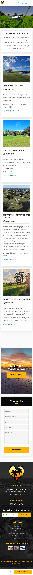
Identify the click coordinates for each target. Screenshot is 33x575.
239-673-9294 (16, 504)
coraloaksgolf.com (9, 175)
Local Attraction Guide (16, 533)
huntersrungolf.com (9, 260)
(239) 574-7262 (9, 303)
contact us (6, 572)
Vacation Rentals (16, 526)
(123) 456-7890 (9, 89)
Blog (16, 531)
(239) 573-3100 (9, 154)
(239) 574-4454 (9, 221)
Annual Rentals (16, 528)
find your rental (23, 572)
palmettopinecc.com (10, 324)
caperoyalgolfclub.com (11, 111)
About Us (16, 538)
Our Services (16, 536)
